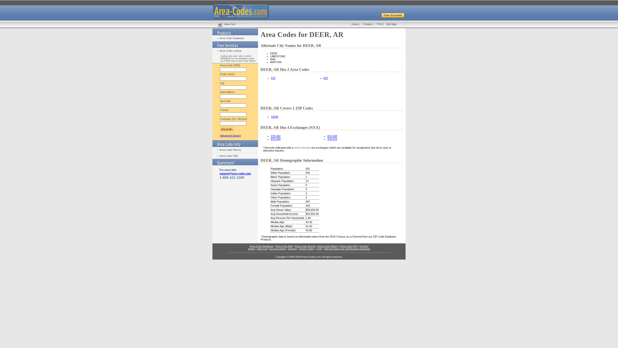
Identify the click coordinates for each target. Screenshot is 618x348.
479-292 (276, 136)
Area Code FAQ (228, 155)
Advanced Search (230, 135)
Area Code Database (231, 38)
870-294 (276, 139)
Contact (367, 24)
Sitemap (292, 248)
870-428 (332, 136)
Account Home (277, 248)
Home (354, 24)
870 (325, 78)
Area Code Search (305, 246)
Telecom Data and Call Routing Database (347, 248)
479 (273, 78)
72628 (274, 116)
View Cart (229, 24)
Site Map (391, 24)
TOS (379, 24)
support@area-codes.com (235, 173)
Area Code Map (284, 246)
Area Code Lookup (230, 50)
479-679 (332, 139)
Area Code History (230, 149)
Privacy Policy (307, 248)
